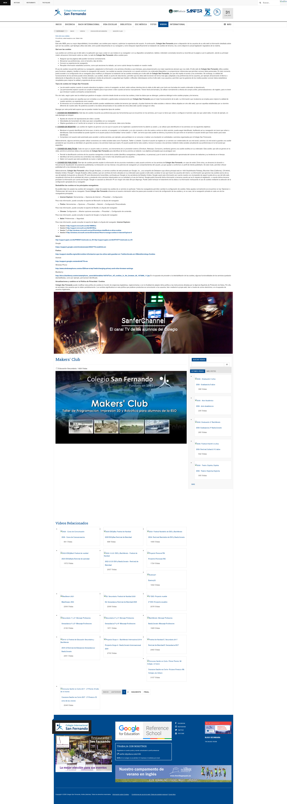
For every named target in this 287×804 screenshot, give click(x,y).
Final (146, 692)
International (177, 24)
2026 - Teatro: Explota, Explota (208, 471)
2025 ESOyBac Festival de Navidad (118, 537)
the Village (46, 2)
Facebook (181, 723)
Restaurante (31, 2)
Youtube (181, 733)
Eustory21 (152, 580)
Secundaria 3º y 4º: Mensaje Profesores (120, 623)
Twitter (181, 730)
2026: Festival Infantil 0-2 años (208, 449)
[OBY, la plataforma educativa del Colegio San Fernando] (177, 11)
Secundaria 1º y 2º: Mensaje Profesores (77, 623)
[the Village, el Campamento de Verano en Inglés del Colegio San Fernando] (173, 773)
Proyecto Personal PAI (157, 559)
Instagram (182, 727)
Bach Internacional (89, 24)
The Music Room (211, 741)
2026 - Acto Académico (205, 406)
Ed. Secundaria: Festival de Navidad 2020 (121, 602)
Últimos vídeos (197, 371)
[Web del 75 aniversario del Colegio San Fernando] (207, 12)
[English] (285, 1)
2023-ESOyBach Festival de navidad (75, 559)
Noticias (17, 2)
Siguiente (136, 692)
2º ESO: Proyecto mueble (157, 602)
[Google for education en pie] (143, 730)
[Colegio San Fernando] (70, 12)
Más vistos (211, 371)
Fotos (153, 24)
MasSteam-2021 (68, 602)
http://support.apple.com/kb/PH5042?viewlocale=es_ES (74, 240)
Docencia (70, 24)
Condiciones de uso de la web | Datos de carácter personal (150, 794)
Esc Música (141, 24)
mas (193, 484)
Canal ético (172, 794)
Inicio (5, 2)
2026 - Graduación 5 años (205, 384)
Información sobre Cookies (120, 794)
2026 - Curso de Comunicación (73, 537)
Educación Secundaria (99, 31)
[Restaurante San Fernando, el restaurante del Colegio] (83, 753)
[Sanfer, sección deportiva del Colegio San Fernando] (194, 11)
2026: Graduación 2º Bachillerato (209, 428)
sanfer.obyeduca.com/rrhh (130, 754)
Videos (163, 24)
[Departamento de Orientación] (217, 12)
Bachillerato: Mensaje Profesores (161, 623)
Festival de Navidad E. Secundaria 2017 (163, 645)
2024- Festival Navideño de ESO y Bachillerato (166, 537)
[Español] (281, 1)
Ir (227, 364)
